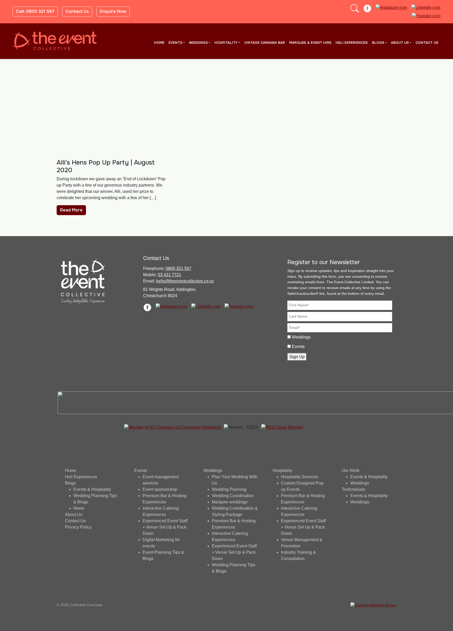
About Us (400, 43)
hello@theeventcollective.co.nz (185, 281)
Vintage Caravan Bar (264, 43)
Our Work (350, 470)
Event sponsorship (160, 489)
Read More (71, 210)
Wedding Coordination (233, 495)
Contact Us (77, 11)
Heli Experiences (352, 43)
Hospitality (226, 43)
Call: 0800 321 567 (35, 11)
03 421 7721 (169, 275)
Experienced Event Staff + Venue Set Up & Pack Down (165, 527)
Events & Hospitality (92, 489)
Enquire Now (113, 11)
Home (159, 43)
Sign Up (297, 357)
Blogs (378, 43)
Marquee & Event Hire (310, 43)
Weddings (198, 43)
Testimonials (353, 489)
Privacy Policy (78, 527)
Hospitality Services (299, 477)
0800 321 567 (178, 268)
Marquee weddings (229, 502)
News (78, 508)
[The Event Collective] (54, 41)
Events (175, 43)
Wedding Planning (229, 489)
